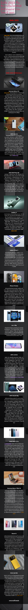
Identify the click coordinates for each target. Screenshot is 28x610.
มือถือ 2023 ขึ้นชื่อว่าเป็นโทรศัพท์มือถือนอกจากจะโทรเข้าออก (11, 7)
